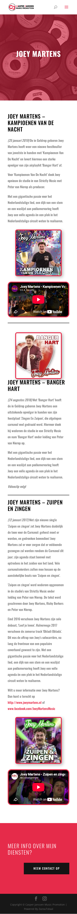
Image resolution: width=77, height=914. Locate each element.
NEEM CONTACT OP (46, 868)
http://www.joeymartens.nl (25, 702)
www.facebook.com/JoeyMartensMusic (31, 708)
